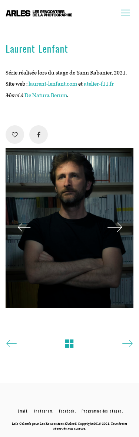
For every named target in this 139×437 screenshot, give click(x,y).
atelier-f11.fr (99, 83)
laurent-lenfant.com (53, 83)
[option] (69, 228)
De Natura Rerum (45, 95)
